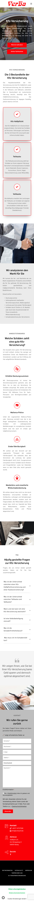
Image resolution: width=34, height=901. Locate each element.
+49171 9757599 (17, 828)
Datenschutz (19, 870)
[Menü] (31, 4)
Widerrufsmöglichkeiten (17, 893)
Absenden (8, 811)
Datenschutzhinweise (19, 806)
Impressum (28, 870)
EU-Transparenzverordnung (17, 875)
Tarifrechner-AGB (17, 873)
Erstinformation (12, 793)
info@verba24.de (17, 831)
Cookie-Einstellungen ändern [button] (17, 899)
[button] (17, 586)
